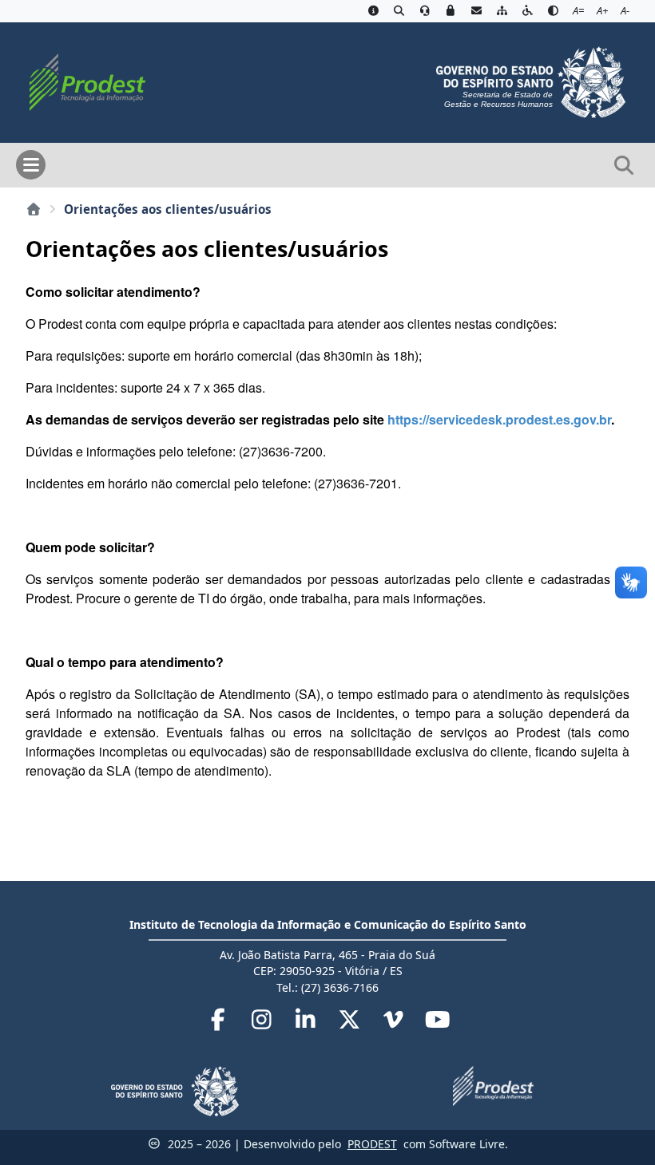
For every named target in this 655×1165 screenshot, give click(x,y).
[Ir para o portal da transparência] (398, 11)
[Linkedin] (307, 1023)
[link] (499, 419)
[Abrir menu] (31, 165)
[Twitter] (351, 1023)
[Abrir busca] (624, 165)
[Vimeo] (395, 1023)
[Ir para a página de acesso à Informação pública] (373, 11)
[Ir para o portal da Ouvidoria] (425, 11)
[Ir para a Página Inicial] (81, 80)
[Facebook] (219, 1023)
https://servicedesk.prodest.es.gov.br (499, 419)
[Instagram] (263, 1023)
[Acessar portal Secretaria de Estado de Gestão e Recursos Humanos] (530, 80)
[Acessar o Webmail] (476, 11)
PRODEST (372, 1144)
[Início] (34, 209)
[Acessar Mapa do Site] (501, 11)
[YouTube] (437, 1023)
